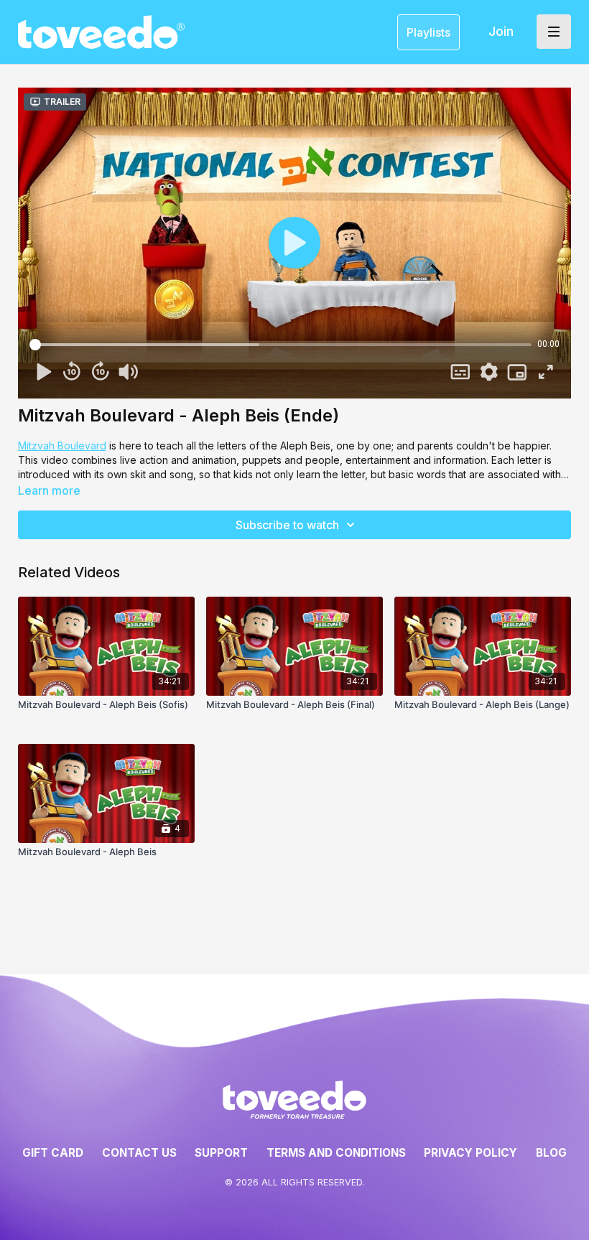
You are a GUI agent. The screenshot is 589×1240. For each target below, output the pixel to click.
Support (221, 1153)
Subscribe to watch (287, 525)
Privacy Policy (470, 1153)
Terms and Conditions (336, 1153)
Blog (551, 1153)
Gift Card (52, 1153)
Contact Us (139, 1153)
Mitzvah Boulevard (62, 445)
